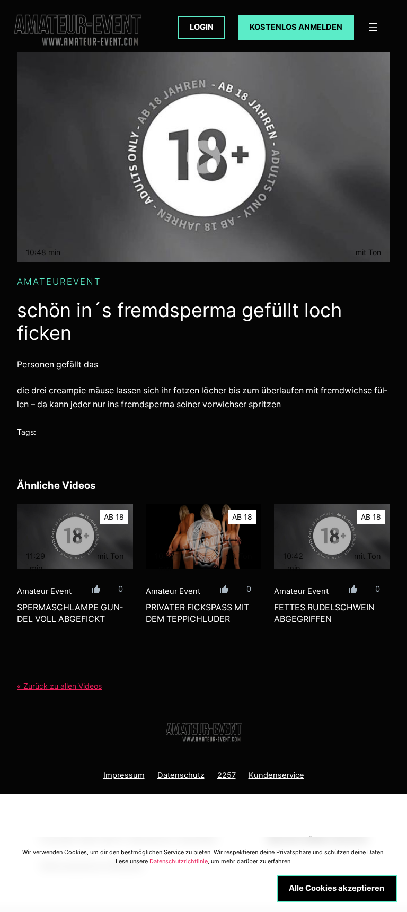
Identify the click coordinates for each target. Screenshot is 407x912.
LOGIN (202, 27)
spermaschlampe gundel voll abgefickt (70, 613)
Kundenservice (276, 775)
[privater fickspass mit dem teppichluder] (204, 536)
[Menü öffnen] (373, 27)
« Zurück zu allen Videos (59, 685)
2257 (226, 775)
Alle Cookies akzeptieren (336, 888)
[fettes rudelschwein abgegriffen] (332, 536)
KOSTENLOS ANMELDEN (296, 27)
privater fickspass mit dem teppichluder (197, 613)
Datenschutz (181, 775)
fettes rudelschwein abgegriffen (324, 613)
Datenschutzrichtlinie (178, 861)
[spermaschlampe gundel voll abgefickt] (75, 536)
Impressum (124, 775)
